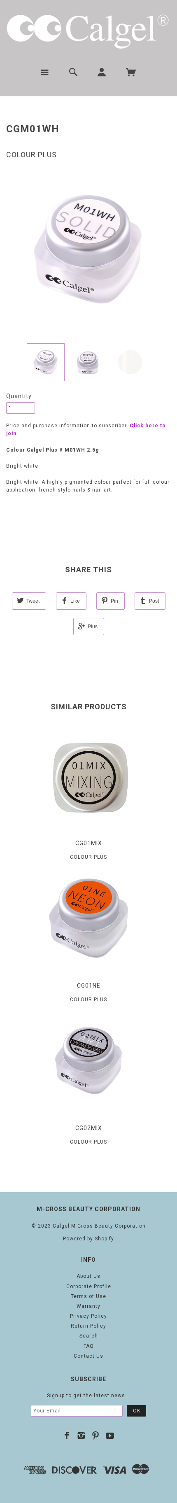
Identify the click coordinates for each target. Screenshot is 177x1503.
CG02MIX (88, 1128)
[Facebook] (67, 1435)
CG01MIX (88, 843)
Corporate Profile (88, 1286)
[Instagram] (81, 1435)
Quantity (19, 396)
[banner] (88, 30)
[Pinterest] (95, 1435)
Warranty (88, 1306)
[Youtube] (110, 1435)
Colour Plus (31, 154)
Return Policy (88, 1326)
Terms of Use (88, 1296)
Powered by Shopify (88, 1239)
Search (88, 1336)
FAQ (89, 1346)
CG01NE (88, 985)
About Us (88, 1276)
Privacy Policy (88, 1316)
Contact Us (88, 1356)
